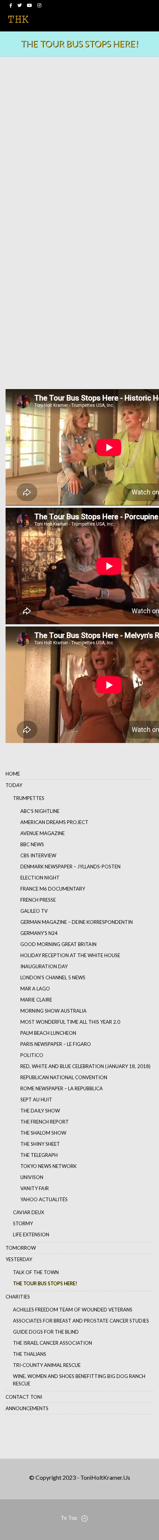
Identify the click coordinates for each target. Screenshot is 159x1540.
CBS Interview (38, 855)
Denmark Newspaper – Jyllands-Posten (70, 866)
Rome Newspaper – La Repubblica (61, 1088)
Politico (31, 1055)
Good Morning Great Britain (58, 944)
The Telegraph (39, 1155)
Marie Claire (36, 1000)
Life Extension (31, 1234)
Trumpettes (28, 798)
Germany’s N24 (39, 933)
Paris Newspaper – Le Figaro (55, 1044)
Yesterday (19, 1259)
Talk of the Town (36, 1272)
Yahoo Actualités (44, 1199)
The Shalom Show (43, 1133)
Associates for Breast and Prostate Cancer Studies (81, 1321)
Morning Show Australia (53, 1011)
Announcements (27, 1408)
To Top (69, 1517)
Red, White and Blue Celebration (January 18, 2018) (85, 1066)
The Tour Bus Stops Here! (45, 1283)
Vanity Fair (34, 1188)
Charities (18, 1297)
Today (14, 785)
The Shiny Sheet (40, 1144)
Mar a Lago (35, 989)
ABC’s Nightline (40, 811)
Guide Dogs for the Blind (46, 1332)
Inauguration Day (44, 966)
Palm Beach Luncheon (48, 1033)
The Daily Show (40, 1111)
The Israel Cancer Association (52, 1343)
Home (13, 774)
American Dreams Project (54, 822)
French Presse (38, 900)
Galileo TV (34, 911)
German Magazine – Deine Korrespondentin (76, 922)
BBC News (32, 844)
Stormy (23, 1223)
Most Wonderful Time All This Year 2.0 (70, 1022)
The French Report (44, 1122)
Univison (31, 1177)
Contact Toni (24, 1397)
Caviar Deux (28, 1212)
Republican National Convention (63, 1077)
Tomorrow (21, 1248)
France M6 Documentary (52, 889)
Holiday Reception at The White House (70, 955)
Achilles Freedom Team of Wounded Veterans (72, 1310)
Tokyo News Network (48, 1166)
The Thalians (29, 1354)
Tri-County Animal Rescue (47, 1365)
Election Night (40, 878)
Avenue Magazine (42, 833)
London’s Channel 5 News (52, 977)
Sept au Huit (36, 1099)
